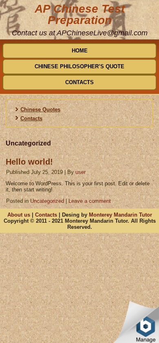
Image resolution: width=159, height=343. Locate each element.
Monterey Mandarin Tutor (120, 215)
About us (18, 215)
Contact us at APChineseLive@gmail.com (80, 33)
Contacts (79, 82)
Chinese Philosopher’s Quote (79, 66)
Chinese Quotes (40, 109)
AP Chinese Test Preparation (80, 14)
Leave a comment (89, 201)
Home (80, 51)
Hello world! (29, 161)
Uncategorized (47, 201)
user (80, 172)
